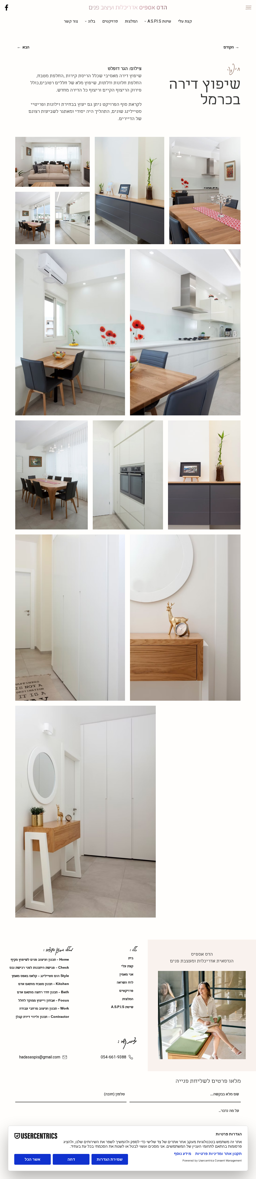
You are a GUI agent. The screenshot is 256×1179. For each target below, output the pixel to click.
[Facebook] (6, 8)
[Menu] (248, 8)
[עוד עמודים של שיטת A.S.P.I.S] (145, 21)
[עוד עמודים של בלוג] (85, 21)
